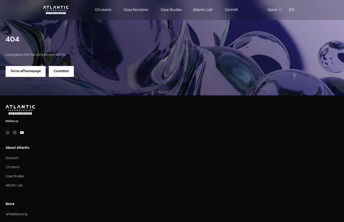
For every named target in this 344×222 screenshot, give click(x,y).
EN (291, 10)
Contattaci (61, 71)
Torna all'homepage (25, 71)
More (10, 204)
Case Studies (15, 176)
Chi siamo (13, 167)
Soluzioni (12, 158)
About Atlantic (17, 148)
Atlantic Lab (14, 185)
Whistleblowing (16, 214)
